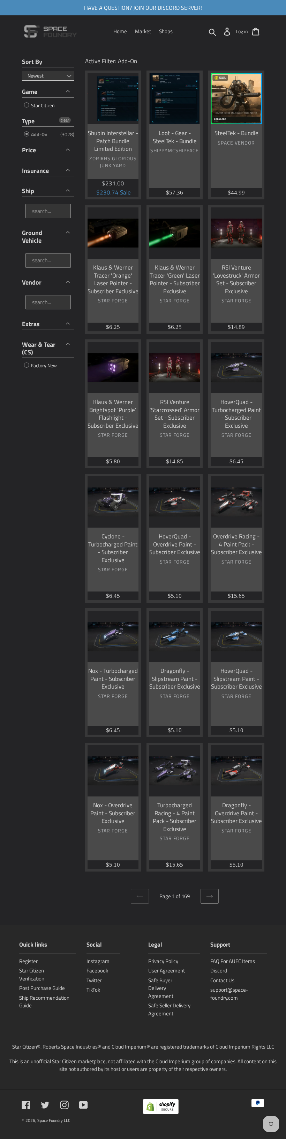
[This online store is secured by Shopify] (161, 1108)
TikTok (93, 990)
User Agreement (166, 971)
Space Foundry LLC (53, 1120)
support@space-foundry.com (229, 994)
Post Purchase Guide (42, 988)
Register (28, 961)
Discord (218, 971)
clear (65, 120)
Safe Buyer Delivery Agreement (160, 988)
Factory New (43, 365)
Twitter (94, 980)
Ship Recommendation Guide (44, 1002)
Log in (242, 31)
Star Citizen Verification (31, 975)
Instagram (98, 961)
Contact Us (222, 980)
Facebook (97, 971)
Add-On (38, 134)
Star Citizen (42, 105)
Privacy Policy (163, 961)
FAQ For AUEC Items (232, 961)
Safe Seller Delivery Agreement (169, 1009)
